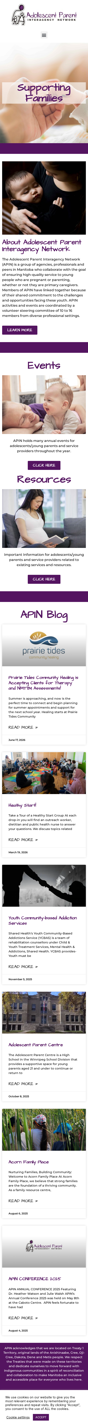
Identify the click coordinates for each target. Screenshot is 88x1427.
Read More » (23, 727)
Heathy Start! (22, 805)
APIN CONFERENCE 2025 (35, 1279)
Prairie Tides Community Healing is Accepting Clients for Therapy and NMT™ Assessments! (43, 682)
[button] (44, 34)
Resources (44, 479)
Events (44, 365)
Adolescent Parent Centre (36, 1045)
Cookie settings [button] (18, 1417)
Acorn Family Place (29, 1162)
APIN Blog (44, 614)
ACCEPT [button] (40, 1417)
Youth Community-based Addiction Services (43, 920)
